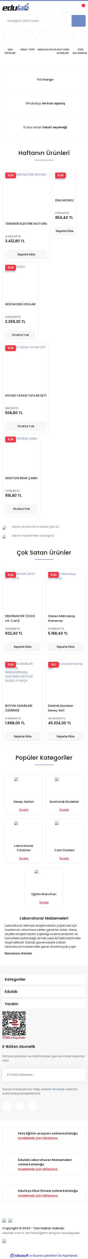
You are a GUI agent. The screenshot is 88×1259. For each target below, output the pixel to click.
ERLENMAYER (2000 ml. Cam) (20, 618)
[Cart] (81, 8)
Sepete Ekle (26, 254)
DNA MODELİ (64, 200)
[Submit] (80, 1074)
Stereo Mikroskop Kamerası (61, 618)
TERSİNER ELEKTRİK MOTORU (26, 223)
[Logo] (15, 8)
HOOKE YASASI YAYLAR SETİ (25, 395)
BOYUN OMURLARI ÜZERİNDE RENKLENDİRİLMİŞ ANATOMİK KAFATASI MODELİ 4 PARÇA (21, 708)
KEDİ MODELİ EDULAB (20, 304)
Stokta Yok (20, 335)
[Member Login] (67, 8)
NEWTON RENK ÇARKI (21, 478)
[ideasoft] (19, 1255)
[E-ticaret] (43, 1256)
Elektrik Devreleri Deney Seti (60, 708)
